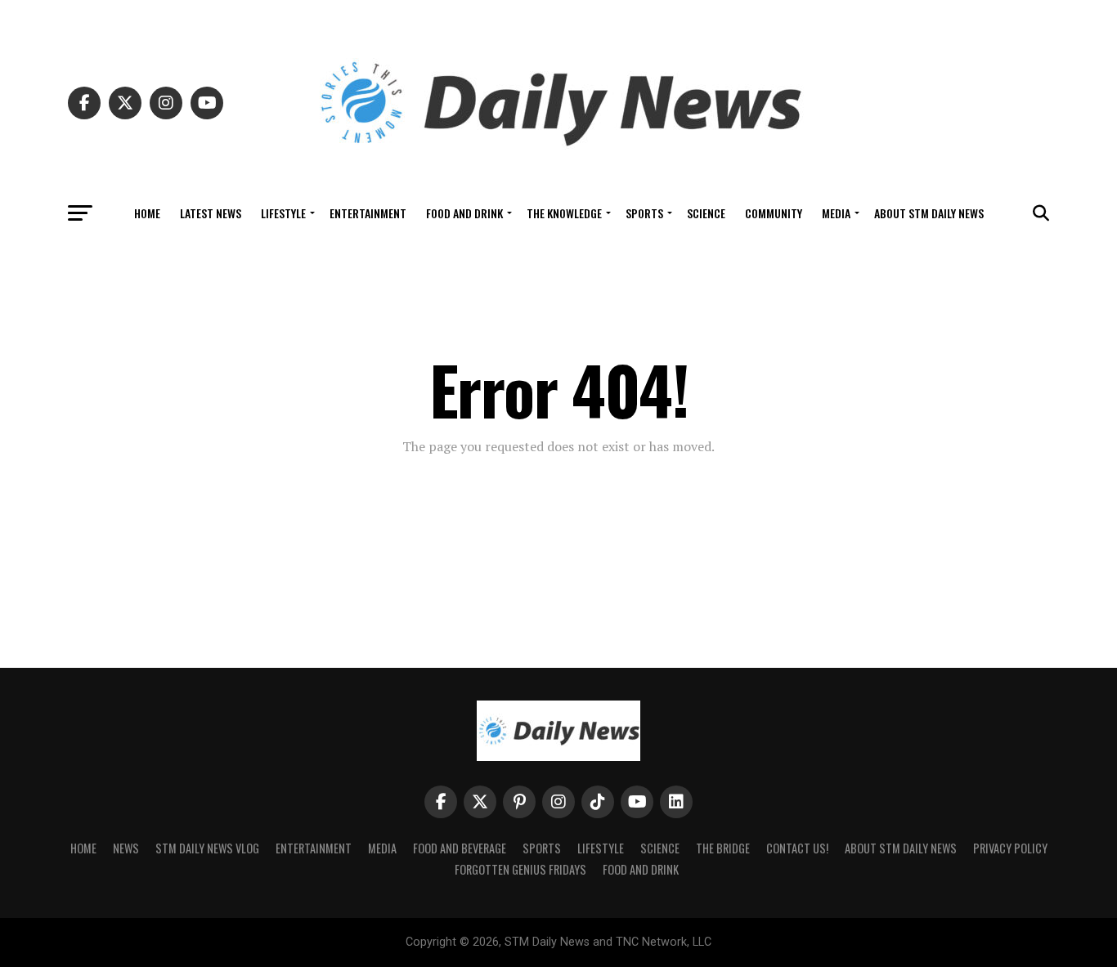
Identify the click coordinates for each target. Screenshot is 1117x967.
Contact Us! (797, 848)
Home (147, 213)
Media (836, 213)
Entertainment (368, 213)
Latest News (210, 213)
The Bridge (723, 848)
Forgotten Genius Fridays (520, 869)
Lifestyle (283, 213)
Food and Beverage (459, 848)
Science (706, 213)
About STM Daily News (929, 213)
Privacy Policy (1010, 848)
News (126, 848)
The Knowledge (564, 213)
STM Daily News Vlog (207, 848)
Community (773, 213)
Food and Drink (464, 213)
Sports (644, 213)
